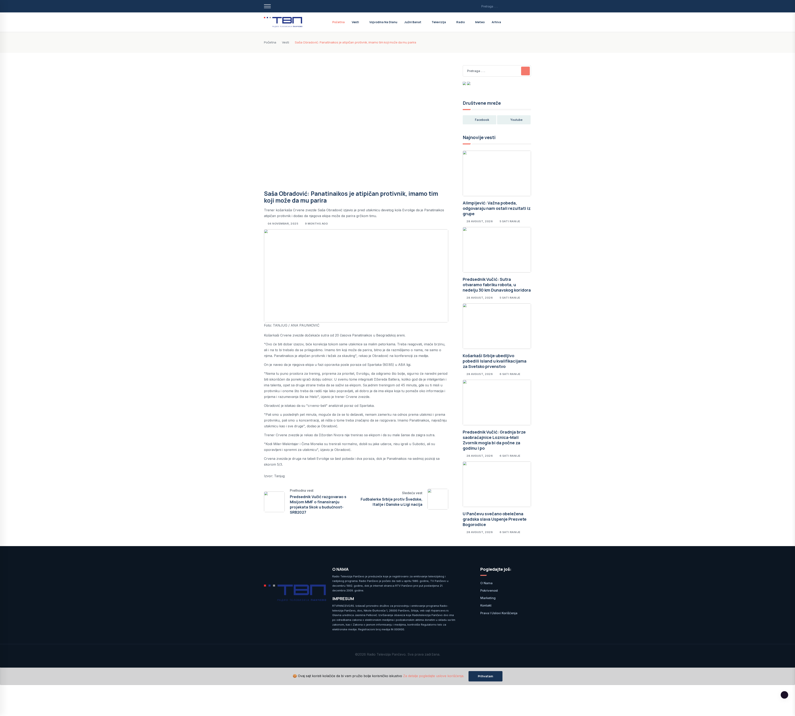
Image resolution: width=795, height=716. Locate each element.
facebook (482, 119)
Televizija (439, 22)
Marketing (488, 598)
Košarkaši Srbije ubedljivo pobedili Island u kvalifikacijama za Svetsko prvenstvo (494, 361)
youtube (516, 119)
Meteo (480, 22)
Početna (338, 22)
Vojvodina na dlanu (383, 22)
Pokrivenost (489, 590)
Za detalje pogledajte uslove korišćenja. (433, 676)
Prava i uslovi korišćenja (498, 613)
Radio (460, 22)
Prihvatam (485, 676)
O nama (486, 583)
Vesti (355, 22)
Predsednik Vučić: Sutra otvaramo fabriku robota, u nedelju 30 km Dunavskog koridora (497, 284)
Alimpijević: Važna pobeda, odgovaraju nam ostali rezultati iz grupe (497, 208)
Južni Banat (412, 22)
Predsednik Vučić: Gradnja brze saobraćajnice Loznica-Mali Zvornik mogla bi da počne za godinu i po (494, 440)
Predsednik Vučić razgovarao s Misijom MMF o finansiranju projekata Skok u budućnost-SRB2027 (318, 504)
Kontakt (485, 605)
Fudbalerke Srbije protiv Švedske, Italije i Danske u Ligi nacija (391, 502)
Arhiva (496, 22)
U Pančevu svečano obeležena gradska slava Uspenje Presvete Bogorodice (494, 519)
